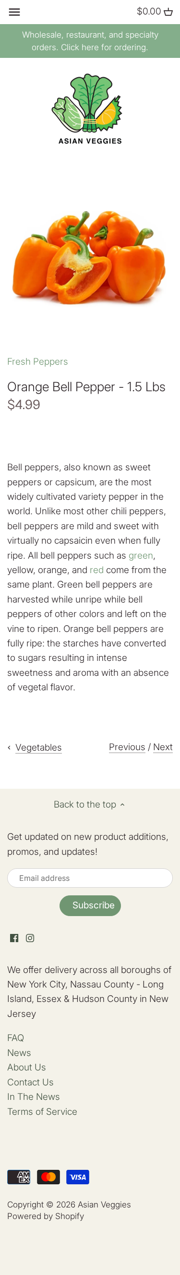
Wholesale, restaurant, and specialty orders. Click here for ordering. (90, 41)
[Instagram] (30, 938)
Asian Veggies (104, 1204)
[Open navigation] (14, 12)
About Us (26, 1067)
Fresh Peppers (37, 361)
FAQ (15, 1037)
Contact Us (30, 1082)
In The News (33, 1096)
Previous (127, 747)
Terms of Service (42, 1111)
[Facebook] (14, 938)
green (141, 555)
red (97, 570)
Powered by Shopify (45, 1216)
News (19, 1052)
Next (163, 747)
